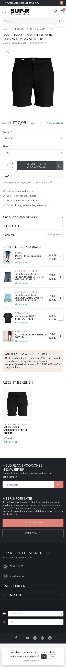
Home (6, 29)
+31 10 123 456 (43, 364)
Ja (43, 656)
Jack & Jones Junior (14, 43)
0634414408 (16, 566)
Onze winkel (33, 533)
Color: (7, 132)
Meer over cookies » (33, 660)
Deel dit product (42, 182)
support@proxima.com (18, 364)
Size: (6, 146)
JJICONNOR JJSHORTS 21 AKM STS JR (33, 29)
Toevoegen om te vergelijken (16, 182)
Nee (52, 656)
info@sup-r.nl (17, 576)
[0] (62, 11)
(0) (45, 42)
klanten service (33, 522)
